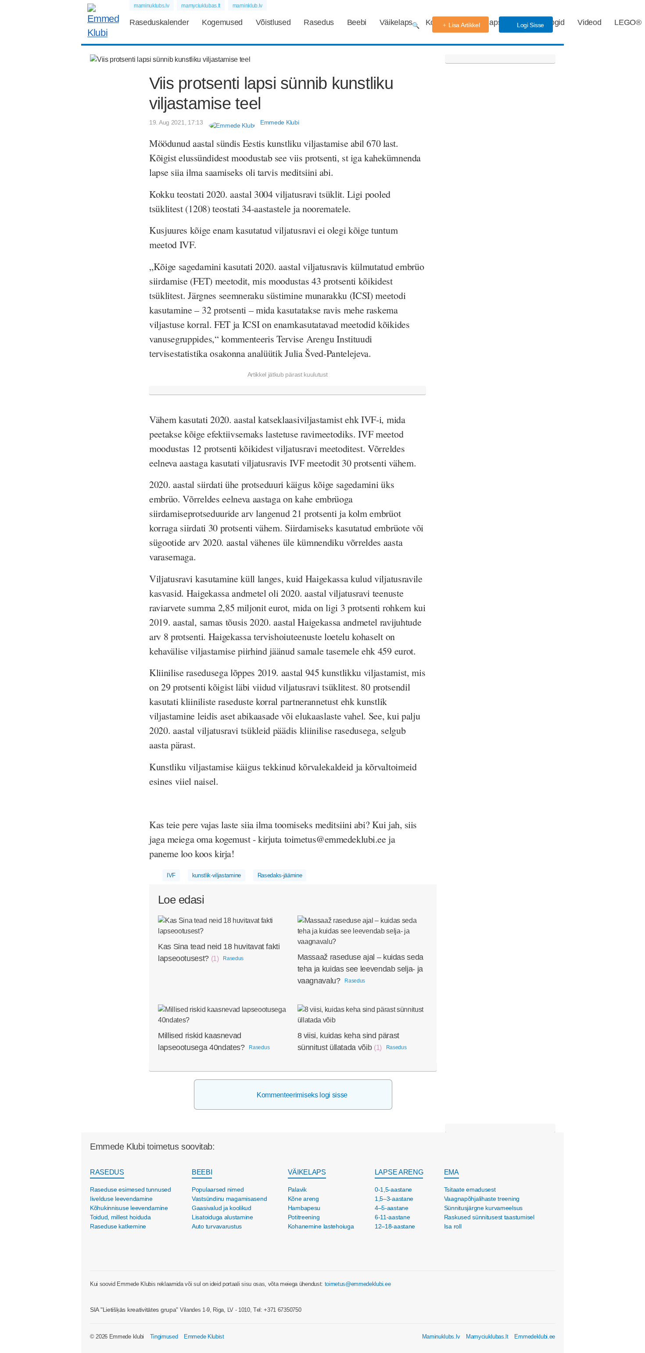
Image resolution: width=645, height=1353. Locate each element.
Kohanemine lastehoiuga (321, 1226)
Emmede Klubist (204, 1336)
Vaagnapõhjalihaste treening (482, 1198)
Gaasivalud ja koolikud (221, 1207)
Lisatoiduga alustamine (222, 1217)
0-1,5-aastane (393, 1189)
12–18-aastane (395, 1226)
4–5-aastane (391, 1207)
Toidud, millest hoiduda (120, 1217)
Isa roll (453, 1226)
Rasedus (319, 22)
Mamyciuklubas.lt (487, 1336)
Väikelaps (396, 22)
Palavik (297, 1189)
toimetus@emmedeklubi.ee (358, 1284)
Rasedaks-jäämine (280, 875)
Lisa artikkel (464, 24)
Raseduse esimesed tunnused (130, 1189)
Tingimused (164, 1336)
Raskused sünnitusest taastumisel (489, 1217)
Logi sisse (529, 24)
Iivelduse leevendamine (121, 1198)
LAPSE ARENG (399, 1172)
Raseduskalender (159, 22)
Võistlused (273, 22)
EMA (451, 1172)
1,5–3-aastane (394, 1198)
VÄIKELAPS (307, 1172)
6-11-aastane (392, 1217)
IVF (171, 875)
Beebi (356, 22)
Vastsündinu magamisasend (229, 1198)
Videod (589, 22)
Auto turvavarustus (217, 1226)
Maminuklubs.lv (441, 1336)
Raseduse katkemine (118, 1226)
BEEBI (202, 1172)
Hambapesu (304, 1207)
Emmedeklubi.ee (534, 1336)
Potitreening (304, 1217)
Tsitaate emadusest (470, 1189)
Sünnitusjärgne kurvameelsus (483, 1207)
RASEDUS (107, 1172)
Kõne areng (303, 1198)
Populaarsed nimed (218, 1189)
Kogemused (222, 22)
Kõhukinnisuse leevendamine (129, 1207)
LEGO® (627, 22)
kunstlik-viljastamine (216, 875)
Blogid (554, 22)
